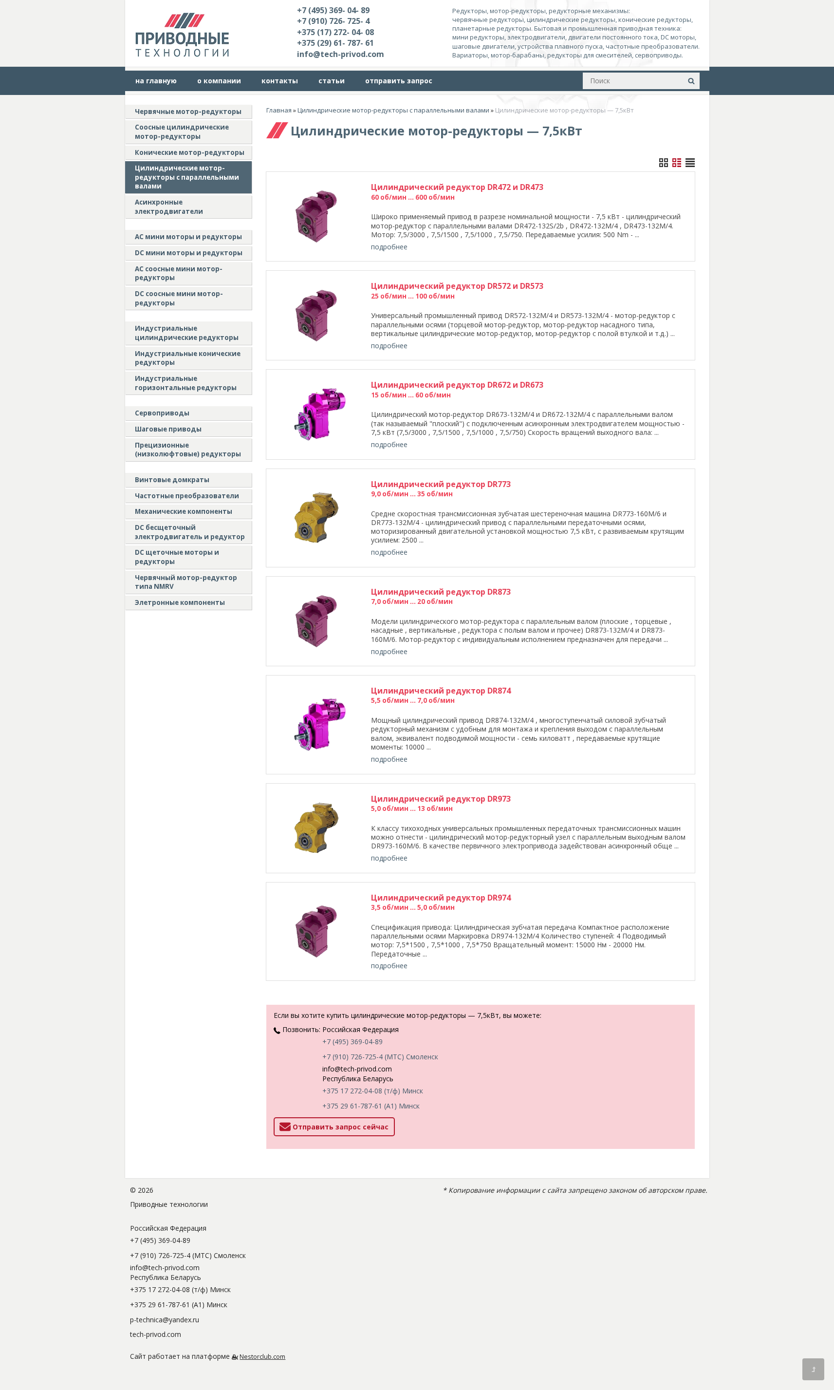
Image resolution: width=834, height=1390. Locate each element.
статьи (331, 80)
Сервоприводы (162, 413)
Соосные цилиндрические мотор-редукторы (182, 132)
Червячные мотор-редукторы (188, 111)
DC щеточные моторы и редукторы (177, 557)
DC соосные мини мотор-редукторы (179, 298)
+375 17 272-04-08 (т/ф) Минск (372, 1090)
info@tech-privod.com (340, 54)
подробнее (389, 246)
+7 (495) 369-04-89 (352, 1041)
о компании (219, 80)
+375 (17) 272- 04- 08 (335, 32)
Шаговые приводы (168, 429)
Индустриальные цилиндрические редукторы (187, 333)
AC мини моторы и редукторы (188, 236)
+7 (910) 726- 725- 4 (333, 21)
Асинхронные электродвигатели (169, 207)
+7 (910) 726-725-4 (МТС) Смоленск (380, 1056)
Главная (279, 110)
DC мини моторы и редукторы (188, 252)
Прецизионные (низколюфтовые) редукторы (188, 450)
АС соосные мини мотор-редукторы (178, 273)
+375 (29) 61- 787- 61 (335, 43)
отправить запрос (398, 80)
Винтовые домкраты (172, 479)
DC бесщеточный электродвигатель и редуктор (190, 532)
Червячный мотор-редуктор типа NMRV (186, 582)
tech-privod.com (155, 1334)
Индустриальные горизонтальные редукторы (186, 383)
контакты (279, 80)
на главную (156, 80)
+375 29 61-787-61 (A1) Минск (371, 1105)
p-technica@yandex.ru (164, 1319)
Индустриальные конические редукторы (188, 358)
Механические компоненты (183, 511)
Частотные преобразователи (187, 495)
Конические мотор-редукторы (189, 152)
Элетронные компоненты (180, 602)
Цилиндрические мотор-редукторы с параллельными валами (187, 177)
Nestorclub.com (262, 1356)
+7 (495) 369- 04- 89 (333, 10)
